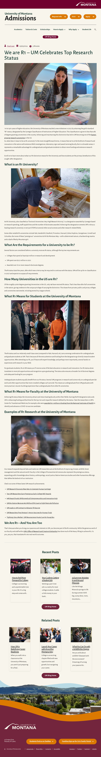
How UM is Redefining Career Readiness (18, 649)
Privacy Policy (39, 749)
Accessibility (57, 749)
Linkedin (94, 749)
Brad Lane (10, 46)
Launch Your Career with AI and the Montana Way (49, 649)
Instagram (72, 749)
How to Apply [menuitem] (58, 29)
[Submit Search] (90, 40)
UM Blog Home (50, 37)
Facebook (87, 749)
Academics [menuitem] (18, 29)
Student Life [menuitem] (86, 29)
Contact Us (48, 749)
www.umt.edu (30, 749)
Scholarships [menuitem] (45, 29)
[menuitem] (59, 16)
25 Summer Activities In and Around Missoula (80, 580)
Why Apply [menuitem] (73, 29)
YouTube (79, 749)
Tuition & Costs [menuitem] (31, 29)
